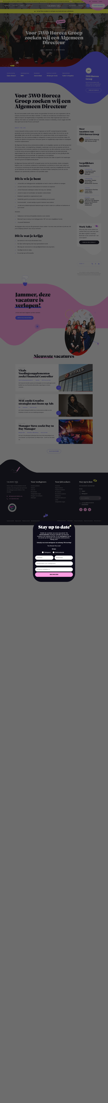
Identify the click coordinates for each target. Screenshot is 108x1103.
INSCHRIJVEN (54, 574)
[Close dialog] (70, 525)
